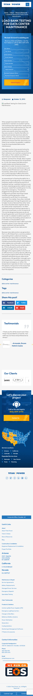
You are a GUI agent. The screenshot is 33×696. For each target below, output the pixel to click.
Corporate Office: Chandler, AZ (16, 517)
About (12, 12)
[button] (8, 303)
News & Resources (21, 12)
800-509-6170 (16, 411)
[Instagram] (14, 478)
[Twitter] (10, 478)
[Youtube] (22, 478)
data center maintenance (10, 283)
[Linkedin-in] (18, 478)
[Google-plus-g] (26, 478)
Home (6, 12)
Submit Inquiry (15, 82)
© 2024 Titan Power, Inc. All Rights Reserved (16, 687)
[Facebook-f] (7, 478)
